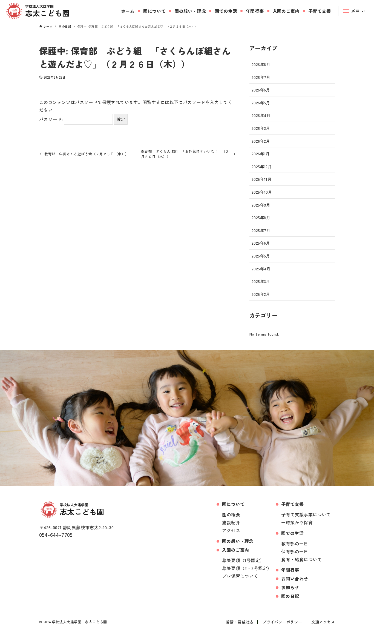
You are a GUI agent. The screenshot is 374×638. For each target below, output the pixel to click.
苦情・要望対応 (240, 622)
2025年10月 (262, 192)
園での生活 (292, 533)
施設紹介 (231, 522)
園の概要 (231, 514)
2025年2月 (261, 294)
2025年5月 (261, 256)
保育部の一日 (294, 551)
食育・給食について (301, 559)
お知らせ (290, 587)
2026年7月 (261, 77)
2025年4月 (261, 268)
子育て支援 (292, 504)
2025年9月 (261, 205)
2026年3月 (261, 128)
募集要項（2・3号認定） (247, 568)
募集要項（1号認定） (243, 560)
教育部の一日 (294, 543)
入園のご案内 (235, 550)
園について (233, 504)
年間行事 (290, 570)
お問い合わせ (294, 578)
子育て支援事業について (305, 514)
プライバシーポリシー (282, 622)
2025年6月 (261, 243)
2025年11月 (261, 179)
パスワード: (51, 119)
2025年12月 (262, 166)
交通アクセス (323, 622)
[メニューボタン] (356, 11)
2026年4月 (261, 115)
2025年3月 (261, 281)
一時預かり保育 (297, 522)
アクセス (231, 530)
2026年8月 (261, 64)
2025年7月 (261, 230)
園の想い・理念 (238, 541)
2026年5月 (261, 102)
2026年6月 (261, 90)
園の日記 (290, 596)
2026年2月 (261, 141)
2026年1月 (261, 153)
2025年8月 (261, 217)
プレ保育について (240, 576)
